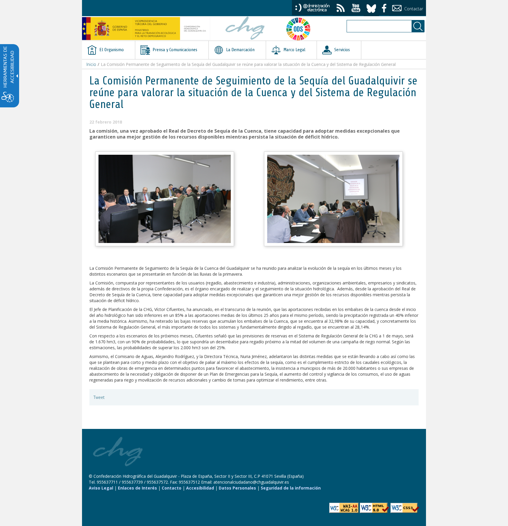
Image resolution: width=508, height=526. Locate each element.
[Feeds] (340, 8)
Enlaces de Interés (137, 488)
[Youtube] (356, 8)
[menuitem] (108, 50)
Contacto (171, 488)
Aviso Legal (101, 488)
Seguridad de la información (291, 488)
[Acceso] (312, 7)
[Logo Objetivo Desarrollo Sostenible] (300, 29)
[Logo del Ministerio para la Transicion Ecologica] (146, 28)
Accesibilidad (200, 488)
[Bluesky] (371, 7)
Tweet (99, 397)
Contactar (413, 8)
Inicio (91, 64)
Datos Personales (237, 488)
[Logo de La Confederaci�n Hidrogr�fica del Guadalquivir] (245, 29)
